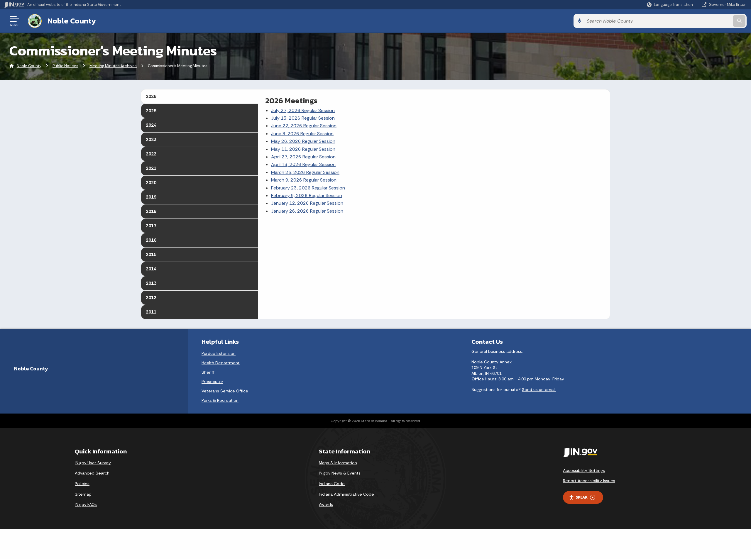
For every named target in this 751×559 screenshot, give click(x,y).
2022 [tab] (151, 154)
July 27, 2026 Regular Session (303, 110)
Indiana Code (332, 483)
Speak (582, 497)
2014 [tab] (151, 269)
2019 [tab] (151, 197)
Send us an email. (539, 389)
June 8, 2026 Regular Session (302, 134)
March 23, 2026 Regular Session (305, 172)
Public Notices (65, 65)
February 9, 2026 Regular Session (306, 195)
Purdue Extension (219, 353)
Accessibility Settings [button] (584, 470)
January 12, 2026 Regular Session (307, 203)
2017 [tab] (151, 226)
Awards (326, 504)
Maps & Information (338, 462)
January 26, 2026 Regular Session (307, 211)
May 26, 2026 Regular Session (303, 141)
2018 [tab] (151, 211)
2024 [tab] (151, 125)
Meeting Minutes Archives (113, 65)
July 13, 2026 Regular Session (303, 118)
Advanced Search (92, 473)
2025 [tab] (151, 111)
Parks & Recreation (220, 400)
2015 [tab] (151, 254)
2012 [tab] (151, 297)
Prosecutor (212, 381)
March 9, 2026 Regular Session (303, 180)
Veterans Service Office (225, 391)
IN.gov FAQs (86, 504)
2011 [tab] (151, 312)
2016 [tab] (151, 240)
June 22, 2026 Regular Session (303, 126)
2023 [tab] (151, 139)
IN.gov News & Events (340, 473)
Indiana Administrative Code (346, 494)
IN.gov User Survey (93, 462)
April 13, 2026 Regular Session (303, 164)
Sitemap (83, 494)
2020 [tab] (151, 182)
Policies (82, 483)
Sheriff (208, 372)
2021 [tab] (151, 168)
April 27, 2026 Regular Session (303, 157)
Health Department (221, 362)
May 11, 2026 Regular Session (303, 149)
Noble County (72, 20)
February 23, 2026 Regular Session (308, 188)
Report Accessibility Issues (589, 480)
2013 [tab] (151, 283)
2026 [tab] (151, 96)
